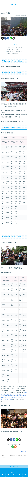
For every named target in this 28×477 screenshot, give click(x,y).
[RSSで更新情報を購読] (15, 446)
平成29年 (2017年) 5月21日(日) (14, 53)
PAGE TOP (14, 466)
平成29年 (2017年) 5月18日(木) (14, 47)
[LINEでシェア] (11, 38)
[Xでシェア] (2, 38)
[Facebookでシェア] (5, 38)
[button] (13, 38)
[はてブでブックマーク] (8, 38)
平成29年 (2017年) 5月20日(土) (14, 51)
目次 (12, 44)
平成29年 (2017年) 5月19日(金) (14, 49)
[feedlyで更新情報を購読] (12, 446)
